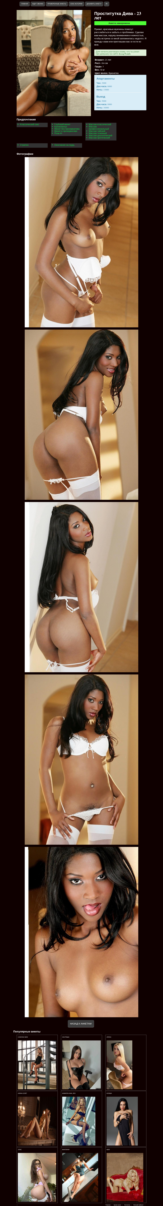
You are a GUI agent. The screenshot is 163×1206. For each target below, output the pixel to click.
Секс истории (76, 4)
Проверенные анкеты (56, 4)
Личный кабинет (138, 1205)
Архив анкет (117, 1205)
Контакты (127, 1205)
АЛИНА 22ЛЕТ (22, 1093)
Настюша (65, 1037)
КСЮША (109, 1093)
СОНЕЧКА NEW (23, 1037)
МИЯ (108, 1149)
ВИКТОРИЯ (66, 1149)
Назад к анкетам (81, 1023)
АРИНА (109, 1037)
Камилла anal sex (69, 1093)
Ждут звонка (37, 4)
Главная (24, 4)
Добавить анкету (94, 4)
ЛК (106, 4)
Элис (20, 1149)
